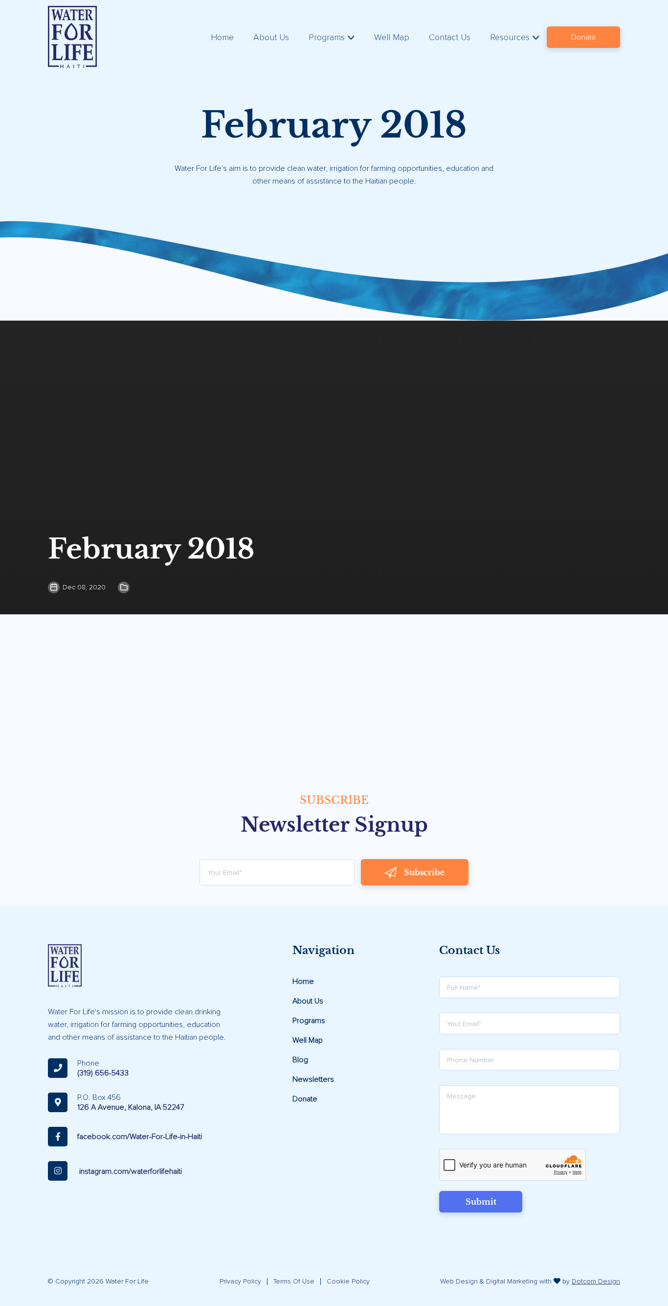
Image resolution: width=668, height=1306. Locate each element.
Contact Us (449, 37)
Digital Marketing (511, 1281)
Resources (510, 37)
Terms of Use (293, 1281)
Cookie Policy (348, 1281)
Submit (481, 1202)
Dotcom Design (596, 1281)
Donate (583, 37)
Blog (300, 1060)
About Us (271, 37)
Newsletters (313, 1079)
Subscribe (424, 872)
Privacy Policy (240, 1281)
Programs (327, 37)
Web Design (459, 1281)
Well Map (391, 37)
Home (222, 37)
